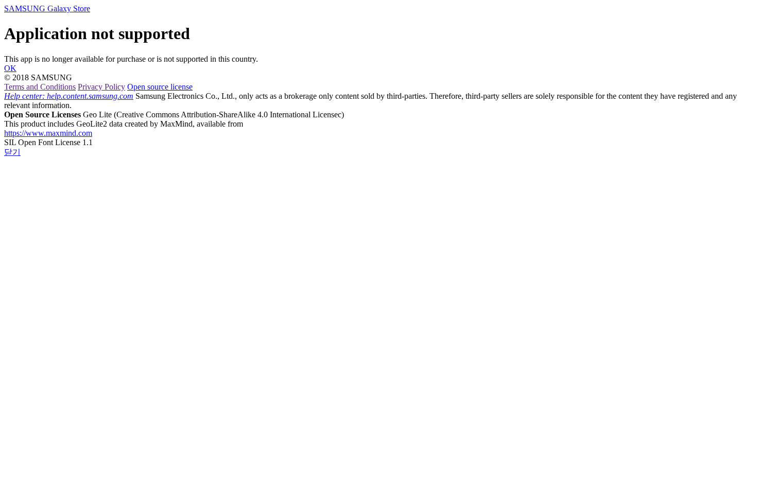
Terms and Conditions (40, 86)
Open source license (160, 86)
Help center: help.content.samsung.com (68, 96)
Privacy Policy (101, 86)
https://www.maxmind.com (48, 133)
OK (10, 68)
